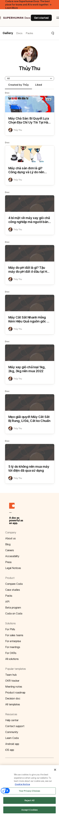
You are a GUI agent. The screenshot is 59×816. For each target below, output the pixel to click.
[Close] (55, 769)
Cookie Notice (22, 784)
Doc (7, 92)
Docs (19, 33)
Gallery (8, 33)
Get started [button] (41, 17)
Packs (29, 33)
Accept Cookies (29, 810)
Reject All (29, 800)
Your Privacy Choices (29, 791)
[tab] (18, 86)
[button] (43, 33)
